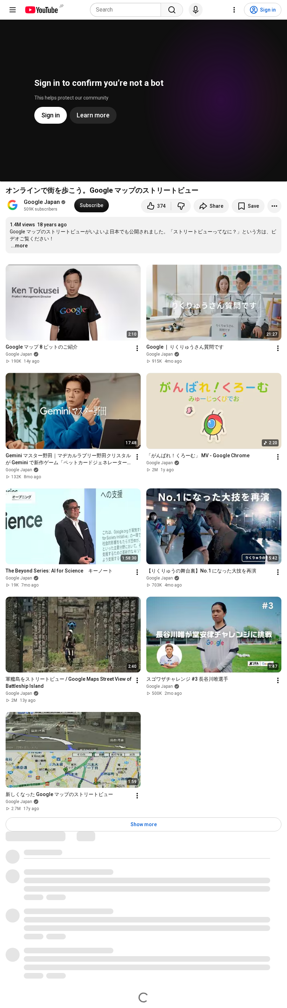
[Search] (172, 10)
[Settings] (234, 10)
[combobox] (127, 10)
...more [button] (19, 245)
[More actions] (274, 206)
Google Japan (42, 202)
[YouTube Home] (41, 10)
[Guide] (12, 10)
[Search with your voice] (196, 10)
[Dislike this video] (181, 206)
